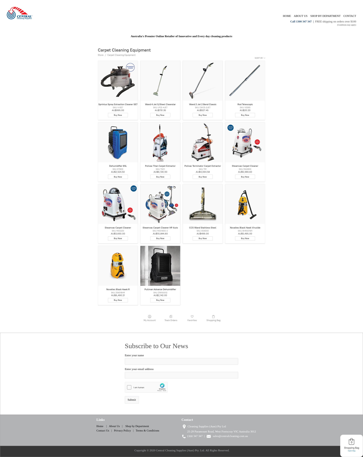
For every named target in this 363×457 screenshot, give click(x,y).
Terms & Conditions (147, 430)
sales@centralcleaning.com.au (230, 436)
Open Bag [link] (351, 451)
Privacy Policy (122, 430)
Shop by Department (137, 426)
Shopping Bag (213, 320)
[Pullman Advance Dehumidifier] (160, 266)
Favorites (192, 320)
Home (99, 426)
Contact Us (102, 430)
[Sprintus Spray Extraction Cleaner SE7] (118, 81)
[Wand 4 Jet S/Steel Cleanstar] (160, 81)
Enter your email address (139, 369)
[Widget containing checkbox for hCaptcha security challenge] (146, 387)
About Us (115, 426)
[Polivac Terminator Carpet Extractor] (203, 142)
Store (101, 55)
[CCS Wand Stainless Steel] (203, 204)
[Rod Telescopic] (245, 81)
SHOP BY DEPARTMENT (325, 15)
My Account (150, 320)
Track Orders (170, 320)
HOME (287, 15)
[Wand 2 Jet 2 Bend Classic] (203, 81)
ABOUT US (301, 15)
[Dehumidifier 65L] (118, 142)
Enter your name (134, 355)
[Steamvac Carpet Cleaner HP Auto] (160, 204)
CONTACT (349, 15)
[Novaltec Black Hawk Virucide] (245, 204)
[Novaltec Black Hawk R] (118, 266)
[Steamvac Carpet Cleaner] (245, 142)
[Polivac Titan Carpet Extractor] (160, 142)
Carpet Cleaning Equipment (121, 55)
